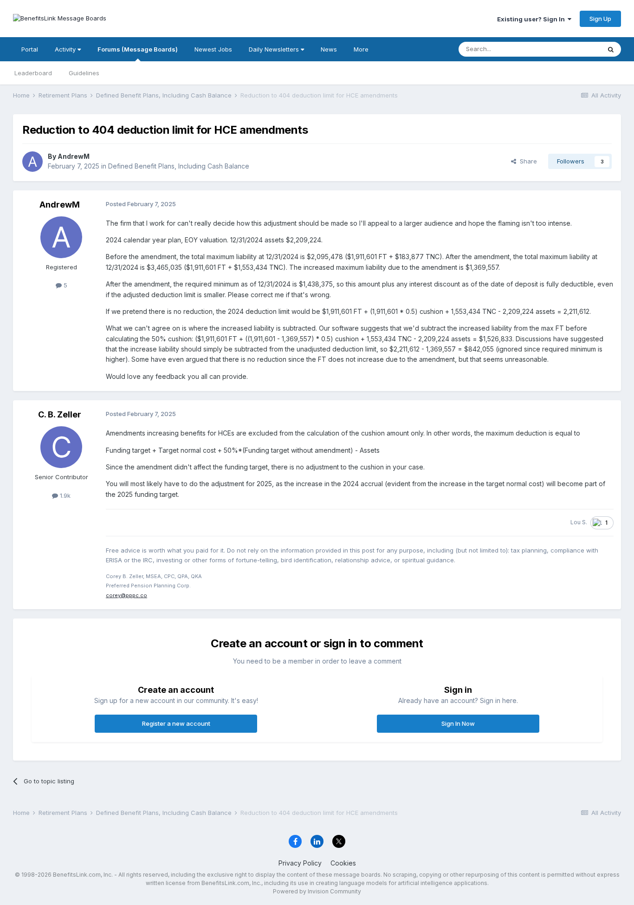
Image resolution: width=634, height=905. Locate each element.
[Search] (611, 49)
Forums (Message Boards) (137, 49)
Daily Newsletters (275, 49)
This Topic (573, 49)
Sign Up (600, 18)
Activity (66, 49)
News (329, 49)
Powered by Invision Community (317, 891)
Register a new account (176, 723)
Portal (29, 49)
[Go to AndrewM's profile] (32, 161)
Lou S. (578, 522)
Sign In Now (458, 723)
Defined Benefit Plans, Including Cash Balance (178, 166)
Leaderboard (33, 73)
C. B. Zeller (59, 414)
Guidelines (84, 73)
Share (526, 161)
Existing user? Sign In (532, 19)
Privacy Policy (300, 863)
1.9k (64, 495)
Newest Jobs (213, 49)
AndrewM (74, 156)
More (361, 49)
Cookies (343, 863)
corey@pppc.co (126, 595)
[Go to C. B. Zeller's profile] (61, 447)
